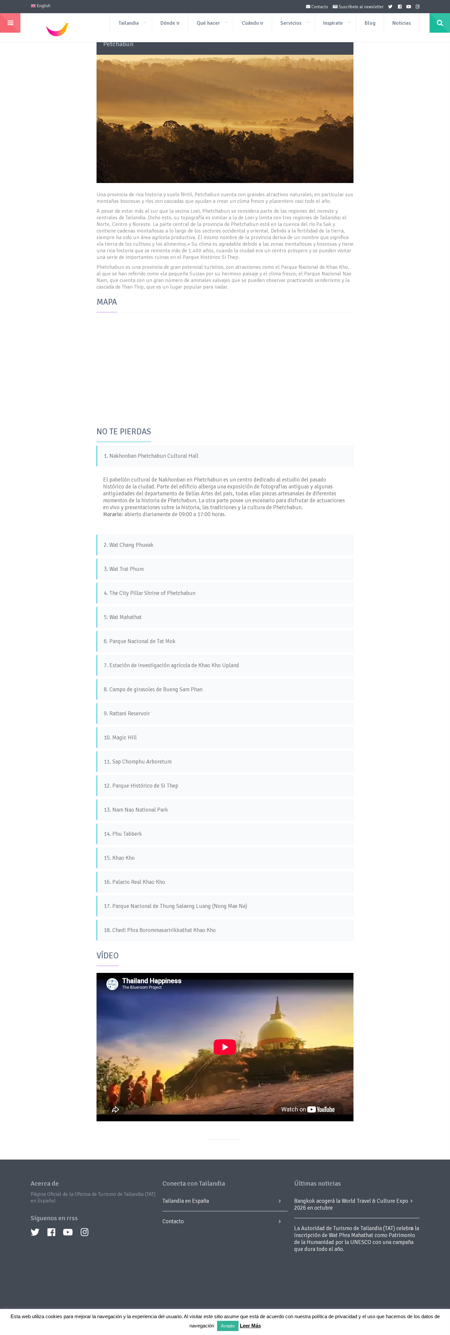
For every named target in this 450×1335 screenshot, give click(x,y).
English (43, 6)
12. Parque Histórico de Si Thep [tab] (141, 785)
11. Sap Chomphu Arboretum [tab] (138, 761)
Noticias (401, 23)
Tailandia (129, 23)
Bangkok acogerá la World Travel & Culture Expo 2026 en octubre (351, 1204)
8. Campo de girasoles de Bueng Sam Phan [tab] (153, 689)
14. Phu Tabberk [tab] (123, 833)
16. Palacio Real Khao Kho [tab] (134, 882)
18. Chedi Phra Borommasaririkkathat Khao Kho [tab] (160, 930)
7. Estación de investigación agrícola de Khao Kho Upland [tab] (171, 665)
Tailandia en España (185, 1200)
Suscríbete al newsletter (360, 7)
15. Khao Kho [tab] (119, 857)
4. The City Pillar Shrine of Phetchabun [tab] (149, 593)
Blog (370, 23)
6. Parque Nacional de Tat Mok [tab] (140, 641)
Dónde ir (170, 23)
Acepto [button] (228, 1325)
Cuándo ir (253, 23)
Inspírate (333, 23)
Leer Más (250, 1325)
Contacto (319, 7)
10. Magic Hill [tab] (120, 737)
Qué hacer (208, 23)
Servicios (290, 23)
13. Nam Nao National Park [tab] (136, 809)
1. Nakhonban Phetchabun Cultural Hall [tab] (151, 455)
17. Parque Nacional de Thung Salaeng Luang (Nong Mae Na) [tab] (175, 906)
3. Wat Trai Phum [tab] (124, 569)
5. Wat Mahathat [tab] (123, 617)
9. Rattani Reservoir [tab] (127, 713)
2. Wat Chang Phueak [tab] (129, 545)
